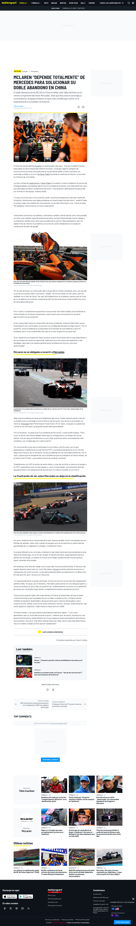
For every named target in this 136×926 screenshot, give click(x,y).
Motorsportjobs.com (54, 899)
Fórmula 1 (23, 3)
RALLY (83, 3)
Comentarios (97, 894)
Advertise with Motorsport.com (103, 897)
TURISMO (91, 3)
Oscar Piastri (46, 183)
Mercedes (58, 352)
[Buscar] (129, 3)
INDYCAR (63, 3)
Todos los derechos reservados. (78, 922)
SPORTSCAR (73, 3)
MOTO (46, 3)
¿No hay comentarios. (50, 723)
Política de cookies (67, 919)
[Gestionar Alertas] (53, 690)
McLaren (38, 166)
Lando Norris (34, 183)
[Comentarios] (84, 107)
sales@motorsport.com (101, 904)
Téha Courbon (18, 106)
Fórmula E (35, 3)
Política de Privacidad (82, 919)
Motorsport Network (59, 922)
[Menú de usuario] (133, 3)
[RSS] (28, 908)
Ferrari (56, 569)
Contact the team (99, 901)
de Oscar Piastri (44, 174)
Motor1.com (51, 895)
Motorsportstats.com (55, 905)
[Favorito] (78, 107)
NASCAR (54, 3)
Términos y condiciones (52, 919)
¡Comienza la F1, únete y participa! (73, 8)
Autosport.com (53, 902)
